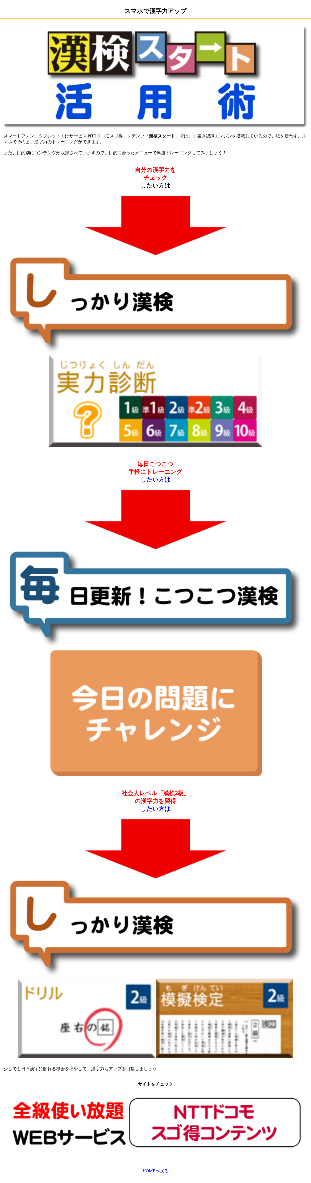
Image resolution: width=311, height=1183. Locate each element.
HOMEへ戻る (156, 1170)
